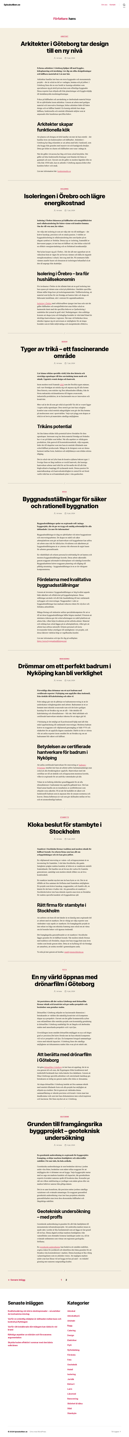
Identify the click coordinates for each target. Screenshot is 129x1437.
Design (64, 341)
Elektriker (72, 1340)
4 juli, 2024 (71, 991)
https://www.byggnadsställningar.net (52, 641)
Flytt (69, 1345)
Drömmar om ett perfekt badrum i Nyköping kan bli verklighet (64, 669)
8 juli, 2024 (71, 58)
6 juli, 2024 (71, 513)
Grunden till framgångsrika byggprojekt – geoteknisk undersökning (64, 1130)
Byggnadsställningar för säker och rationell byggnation (64, 502)
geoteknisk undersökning (50, 1247)
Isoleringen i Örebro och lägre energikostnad (64, 199)
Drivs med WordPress (38, 1432)
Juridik (70, 1379)
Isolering (64, 189)
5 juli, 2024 (71, 839)
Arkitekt (64, 36)
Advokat (71, 1311)
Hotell (70, 1369)
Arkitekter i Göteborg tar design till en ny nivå (64, 47)
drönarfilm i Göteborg (53, 1067)
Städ (69, 1408)
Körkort (71, 1384)
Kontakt (112, 5)
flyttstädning (73, 1350)
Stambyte (64, 817)
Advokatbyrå (73, 1316)
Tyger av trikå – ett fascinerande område (64, 352)
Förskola (71, 1355)
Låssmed (71, 1394)
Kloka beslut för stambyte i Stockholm (64, 828)
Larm (69, 1389)
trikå (62, 384)
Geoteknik (64, 1116)
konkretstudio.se (64, 171)
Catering (71, 1330)
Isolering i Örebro (44, 303)
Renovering (65, 659)
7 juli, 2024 (71, 210)
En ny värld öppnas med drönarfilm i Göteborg (64, 980)
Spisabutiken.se (12, 5)
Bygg (64, 492)
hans (60, 58)
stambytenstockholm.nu (73, 952)
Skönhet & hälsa (75, 1403)
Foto (64, 970)
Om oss (104, 5)
